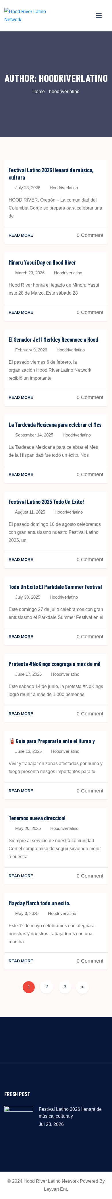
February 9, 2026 (30, 349)
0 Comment (90, 235)
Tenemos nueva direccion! (37, 817)
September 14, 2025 (33, 434)
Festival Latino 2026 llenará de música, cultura (51, 173)
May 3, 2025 (26, 913)
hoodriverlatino (64, 187)
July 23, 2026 (27, 187)
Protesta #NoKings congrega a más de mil (55, 663)
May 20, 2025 (27, 828)
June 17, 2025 (28, 674)
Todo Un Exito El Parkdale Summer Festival (55, 586)
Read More (21, 235)
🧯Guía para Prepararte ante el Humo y (52, 740)
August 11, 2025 (29, 512)
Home (38, 91)
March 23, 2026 (29, 272)
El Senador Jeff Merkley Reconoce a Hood (53, 339)
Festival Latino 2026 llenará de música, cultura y (70, 1112)
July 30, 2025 (27, 597)
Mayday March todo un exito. (39, 903)
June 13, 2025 (28, 751)
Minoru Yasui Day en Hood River (42, 262)
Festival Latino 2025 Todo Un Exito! (46, 501)
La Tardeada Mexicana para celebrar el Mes (55, 424)
